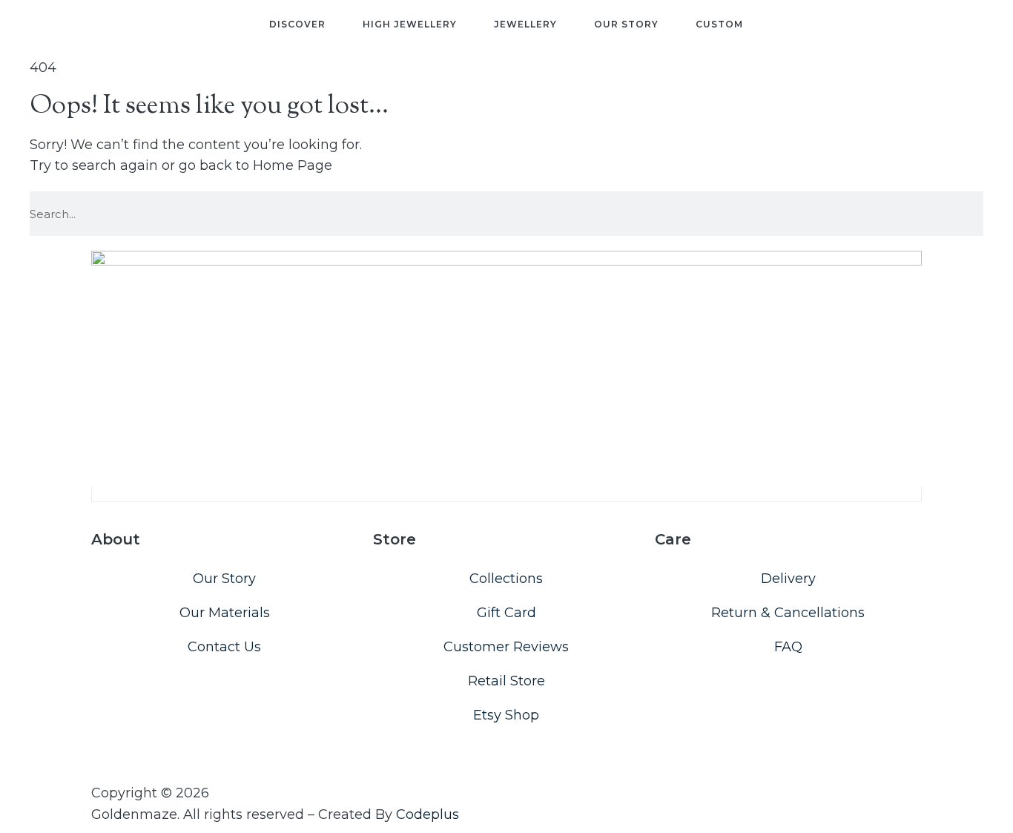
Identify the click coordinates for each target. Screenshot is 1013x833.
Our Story (626, 24)
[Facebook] (115, 755)
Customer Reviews (506, 647)
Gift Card (506, 613)
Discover (297, 24)
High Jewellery (410, 24)
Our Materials (224, 613)
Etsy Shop (506, 715)
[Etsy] (132, 755)
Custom (719, 24)
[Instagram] (98, 755)
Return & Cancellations (788, 613)
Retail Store (506, 681)
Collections (506, 578)
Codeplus (427, 814)
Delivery (788, 578)
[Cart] (944, 31)
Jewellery (525, 24)
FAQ (788, 647)
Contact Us (224, 647)
